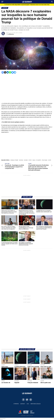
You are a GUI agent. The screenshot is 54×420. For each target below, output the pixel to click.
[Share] (2, 418)
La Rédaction (11, 34)
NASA (34, 160)
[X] (5, 72)
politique (44, 160)
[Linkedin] (7, 72)
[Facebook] (2, 72)
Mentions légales (35, 403)
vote (50, 160)
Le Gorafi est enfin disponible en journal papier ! (27, 4)
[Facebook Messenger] (12, 72)
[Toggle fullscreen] (3, 418)
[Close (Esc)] (0, 418)
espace (21, 160)
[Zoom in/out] (4, 418)
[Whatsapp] (10, 72)
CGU (28, 403)
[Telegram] (15, 72)
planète (39, 160)
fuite (30, 160)
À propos (16, 403)
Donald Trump (14, 160)
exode (26, 160)
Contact (22, 403)
